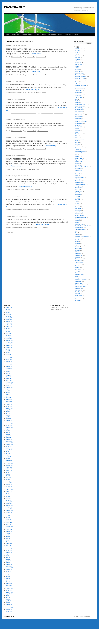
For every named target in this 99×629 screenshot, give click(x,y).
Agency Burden (78, 55)
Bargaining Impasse (79, 73)
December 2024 (9, 340)
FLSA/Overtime (79, 134)
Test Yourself (78, 269)
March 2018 (8, 479)
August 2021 (9, 410)
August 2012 (9, 594)
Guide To (37, 34)
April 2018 (8, 477)
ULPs (27, 189)
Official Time (78, 200)
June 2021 (8, 413)
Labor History (78, 170)
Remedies (28, 169)
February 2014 (9, 564)
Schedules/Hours (79, 255)
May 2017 (8, 496)
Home (7, 34)
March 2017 (8, 500)
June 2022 (8, 392)
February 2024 (9, 357)
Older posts (9, 232)
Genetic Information (79, 147)
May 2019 (8, 455)
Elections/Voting (79, 120)
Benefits (77, 81)
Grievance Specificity (32, 209)
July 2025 (8, 328)
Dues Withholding (79, 106)
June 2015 (8, 536)
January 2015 (9, 545)
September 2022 (9, 387)
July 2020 (8, 430)
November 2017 (9, 486)
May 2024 (8, 352)
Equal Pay (77, 125)
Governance (78, 149)
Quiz (76, 231)
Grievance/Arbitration (16, 57)
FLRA (12, 189)
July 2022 (8, 390)
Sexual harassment (79, 259)
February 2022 (9, 399)
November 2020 (9, 423)
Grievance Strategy (32, 131)
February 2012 (9, 604)
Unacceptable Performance (81, 279)
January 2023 (9, 380)
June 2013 (8, 576)
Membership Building (80, 184)
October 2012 (9, 590)
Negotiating (78, 196)
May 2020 (8, 434)
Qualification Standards (80, 229)
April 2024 (8, 354)
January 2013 (9, 585)
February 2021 (9, 420)
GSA (76, 154)
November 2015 (9, 528)
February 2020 (9, 439)
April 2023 (8, 375)
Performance (78, 213)
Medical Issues (78, 180)
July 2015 (8, 535)
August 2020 (9, 429)
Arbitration (77, 59)
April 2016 (8, 519)
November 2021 (9, 404)
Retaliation (77, 250)
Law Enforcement (79, 172)
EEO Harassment (79, 111)
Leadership (77, 173)
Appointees (77, 57)
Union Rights (78, 292)
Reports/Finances (79, 245)
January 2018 (9, 482)
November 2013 (9, 569)
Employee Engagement (80, 121)
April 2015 (8, 540)
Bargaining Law (79, 75)
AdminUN (23, 45)
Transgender (78, 272)
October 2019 (9, 446)
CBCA (76, 83)
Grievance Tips (31, 57)
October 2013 (9, 571)
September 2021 (9, 408)
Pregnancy (77, 219)
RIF (76, 252)
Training (77, 271)
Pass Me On (78, 208)
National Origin (78, 191)
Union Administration (80, 285)
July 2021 (8, 411)
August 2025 (9, 326)
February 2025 (9, 337)
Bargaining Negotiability (80, 76)
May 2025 (8, 331)
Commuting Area (79, 88)
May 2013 (8, 578)
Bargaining (77, 71)
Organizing (77, 203)
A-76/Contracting (79, 48)
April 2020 (8, 436)
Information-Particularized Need (82, 167)
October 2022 (9, 385)
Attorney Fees (78, 64)
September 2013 (9, 573)
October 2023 (9, 364)
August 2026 (9, 307)
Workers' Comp (78, 298)
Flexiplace (77, 130)
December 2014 (9, 547)
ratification (77, 234)
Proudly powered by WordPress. (83, 616)
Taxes (76, 265)
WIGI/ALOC (78, 297)
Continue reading (37, 54)
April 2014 (8, 561)
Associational (78, 62)
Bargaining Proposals (80, 78)
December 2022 (9, 382)
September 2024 (9, 345)
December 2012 (9, 587)
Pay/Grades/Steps (79, 212)
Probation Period (79, 224)
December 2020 (9, 422)
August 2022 (9, 389)
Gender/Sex (78, 146)
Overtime (77, 206)
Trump (76, 276)
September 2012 (9, 592)
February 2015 (9, 543)
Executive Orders (79, 127)
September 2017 (9, 489)
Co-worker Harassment (80, 85)
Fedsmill (77, 128)
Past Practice (78, 210)
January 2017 (9, 503)
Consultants (78, 92)
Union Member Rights (80, 286)
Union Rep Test (78, 290)
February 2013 (9, 583)
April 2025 (8, 333)
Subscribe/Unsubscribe (71, 34)
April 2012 (8, 601)
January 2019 (9, 462)
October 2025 (9, 323)
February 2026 (9, 318)
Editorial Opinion (79, 109)
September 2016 (9, 510)
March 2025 (8, 335)
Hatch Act (77, 156)
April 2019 (8, 456)
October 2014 (9, 550)
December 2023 (9, 361)
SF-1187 (60, 34)
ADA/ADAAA (78, 50)
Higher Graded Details (80, 160)
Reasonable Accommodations (82, 236)
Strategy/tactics (78, 264)
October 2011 (9, 611)
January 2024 (9, 359)
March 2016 (8, 521)
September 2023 (9, 366)
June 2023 (8, 371)
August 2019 (9, 449)
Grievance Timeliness (47, 113)
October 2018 (9, 467)
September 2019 (9, 448)
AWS (12, 169)
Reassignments (78, 238)
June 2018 (8, 474)
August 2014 (9, 554)
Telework (77, 267)
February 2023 (9, 378)
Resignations (78, 248)
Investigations (78, 168)
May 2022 (8, 394)
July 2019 (8, 451)
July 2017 (8, 493)
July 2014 (8, 555)
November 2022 (9, 384)
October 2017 (9, 488)
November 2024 (9, 342)
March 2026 (8, 316)
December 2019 (9, 443)
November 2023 (9, 363)
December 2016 (9, 505)
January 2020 (9, 441)
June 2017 (8, 495)
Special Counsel (79, 262)
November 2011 (9, 609)
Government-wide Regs (80, 151)
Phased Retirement (79, 215)
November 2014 (9, 548)
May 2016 (8, 517)
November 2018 (9, 465)
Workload (77, 300)
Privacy (43, 34)
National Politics (79, 193)
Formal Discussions (79, 139)
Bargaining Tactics (79, 80)
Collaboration (78, 87)
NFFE (76, 198)
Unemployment (78, 283)
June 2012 (8, 597)
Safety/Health (78, 253)
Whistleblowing (78, 295)
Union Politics (78, 288)
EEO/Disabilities (79, 113)
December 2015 (9, 526)
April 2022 (8, 396)
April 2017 (8, 498)
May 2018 (8, 476)
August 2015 (9, 533)
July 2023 (8, 370)
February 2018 (9, 481)
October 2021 (9, 406)
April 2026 (8, 314)
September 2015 (9, 531)
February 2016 (9, 522)
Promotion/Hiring (79, 227)
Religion (77, 241)
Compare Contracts (27, 34)
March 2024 (8, 356)
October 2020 (9, 425)
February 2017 (9, 502)
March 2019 (8, 458)
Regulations (78, 239)
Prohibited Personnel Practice (82, 226)
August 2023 (9, 368)
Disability (77, 102)
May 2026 (8, 312)
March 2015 (8, 541)
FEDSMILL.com (14, 6)
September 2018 (9, 469)
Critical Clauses (78, 97)
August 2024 (9, 347)
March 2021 (8, 418)
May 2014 (8, 559)
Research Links (52, 34)
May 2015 (8, 538)
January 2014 (9, 566)
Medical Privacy (79, 182)
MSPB (76, 189)
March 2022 (8, 397)
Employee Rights (79, 123)
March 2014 (8, 562)
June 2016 (8, 515)
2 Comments (35, 169)
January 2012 (9, 606)
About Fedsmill (15, 34)
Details (76, 101)
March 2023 (8, 377)
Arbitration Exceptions (80, 61)
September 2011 (9, 613)
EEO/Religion (78, 116)
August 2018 (9, 470)
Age (76, 54)
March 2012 (8, 602)
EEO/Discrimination (79, 114)
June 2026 (8, 311)
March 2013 (8, 581)
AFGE (76, 52)
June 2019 (8, 453)
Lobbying (77, 179)
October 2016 (9, 509)
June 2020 (8, 432)
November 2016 (9, 507)
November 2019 (9, 444)
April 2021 (8, 417)
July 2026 (8, 309)
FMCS (76, 135)
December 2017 (9, 484)
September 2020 (9, 427)
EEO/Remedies (78, 118)
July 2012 (8, 595)
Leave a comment (41, 57)
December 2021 (9, 403)
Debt (76, 99)
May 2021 (8, 415)
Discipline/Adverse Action (18, 113)
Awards (77, 66)
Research (77, 246)
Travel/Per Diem (79, 274)
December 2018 (9, 463)
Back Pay (77, 69)
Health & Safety (79, 158)
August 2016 (9, 512)
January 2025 (9, 338)
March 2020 (8, 437)
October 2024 (9, 344)
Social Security (78, 260)
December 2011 (9, 607)
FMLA (77, 137)
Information (78, 165)
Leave (76, 175)
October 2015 (9, 529)
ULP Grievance (31, 92)
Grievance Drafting (32, 227)
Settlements (77, 257)
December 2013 (9, 568)
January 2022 (9, 401)
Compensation (78, 90)
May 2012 (8, 599)
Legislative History (79, 177)
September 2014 (9, 552)
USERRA (77, 293)
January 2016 (9, 524)
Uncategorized (78, 281)
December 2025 (9, 321)
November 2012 (9, 588)
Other (76, 205)
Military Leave (78, 186)
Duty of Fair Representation (81, 107)
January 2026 (9, 319)
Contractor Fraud (79, 94)
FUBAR (77, 142)
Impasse (77, 163)
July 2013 (8, 574)
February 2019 (9, 460)
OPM (76, 201)
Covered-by (78, 95)
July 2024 (8, 349)
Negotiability (78, 194)
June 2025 (8, 330)
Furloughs (77, 144)
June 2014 (8, 557)
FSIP (76, 140)
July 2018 (8, 472)
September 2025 (9, 324)
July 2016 (8, 514)
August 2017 (9, 491)
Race (76, 232)
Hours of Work (78, 161)
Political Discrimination (80, 217)
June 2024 (8, 351)
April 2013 (8, 580)
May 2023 (8, 373)
